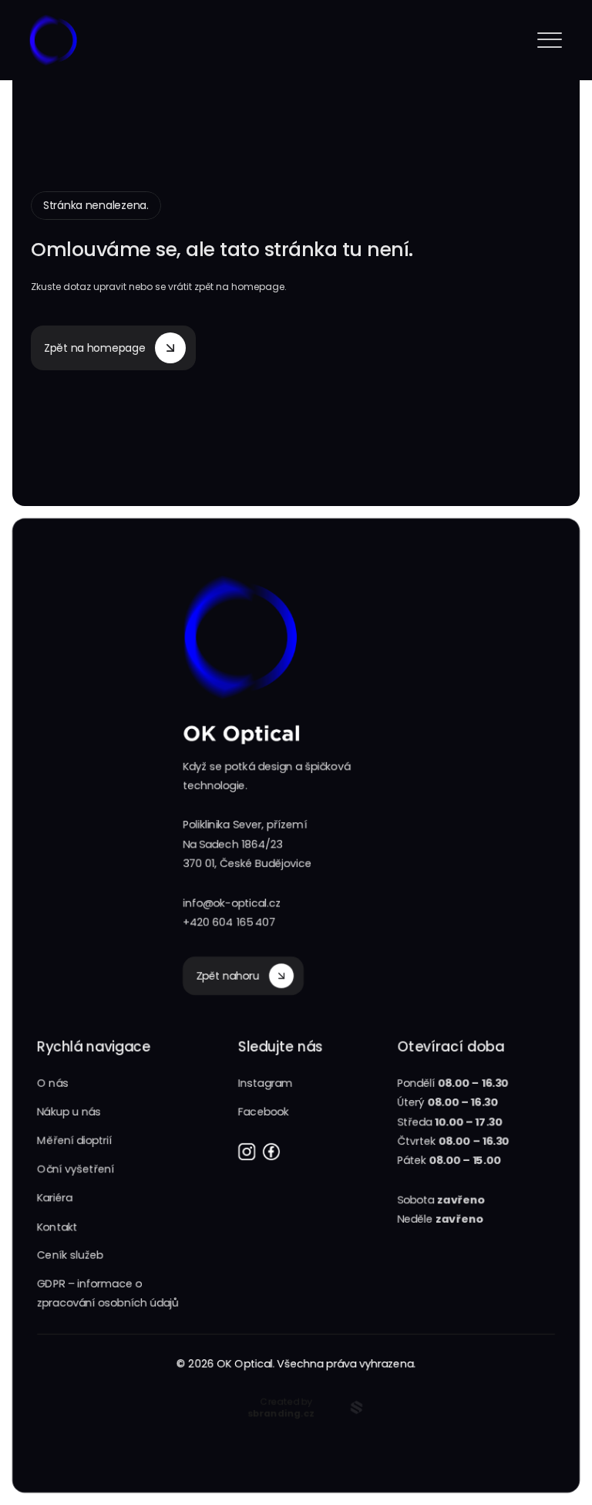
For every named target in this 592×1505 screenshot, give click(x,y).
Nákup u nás (69, 1111)
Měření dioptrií (74, 1140)
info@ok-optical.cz (232, 902)
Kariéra (54, 1197)
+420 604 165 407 (229, 922)
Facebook (263, 1111)
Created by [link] (286, 1407)
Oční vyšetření (75, 1168)
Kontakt (57, 1226)
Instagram (265, 1083)
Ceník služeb (70, 1255)
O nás (53, 1083)
